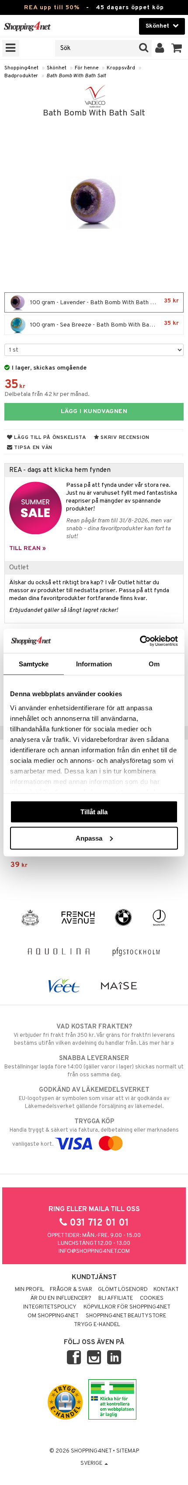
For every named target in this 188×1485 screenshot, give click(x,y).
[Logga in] (160, 48)
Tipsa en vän (32, 447)
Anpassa (89, 837)
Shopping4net (21, 68)
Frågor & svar (71, 1289)
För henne (86, 68)
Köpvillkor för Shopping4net (127, 1307)
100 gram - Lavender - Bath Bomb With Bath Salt (104, 301)
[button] (177, 48)
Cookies (152, 1298)
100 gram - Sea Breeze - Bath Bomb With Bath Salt (104, 324)
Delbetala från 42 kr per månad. (47, 394)
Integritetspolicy (50, 1307)
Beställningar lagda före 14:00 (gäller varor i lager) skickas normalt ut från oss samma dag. (94, 1066)
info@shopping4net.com (94, 1251)
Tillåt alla (94, 812)
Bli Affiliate (115, 1298)
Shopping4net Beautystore (126, 1316)
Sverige (92, 1463)
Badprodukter (21, 75)
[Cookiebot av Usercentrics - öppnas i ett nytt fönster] (139, 641)
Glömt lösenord (123, 1289)
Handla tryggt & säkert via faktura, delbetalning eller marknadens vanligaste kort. (94, 1133)
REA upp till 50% (52, 7)
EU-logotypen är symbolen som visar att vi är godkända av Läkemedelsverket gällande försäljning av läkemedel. (94, 1098)
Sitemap (127, 1451)
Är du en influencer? (60, 1298)
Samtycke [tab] (34, 664)
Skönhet (56, 68)
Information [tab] (94, 664)
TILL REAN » (27, 548)
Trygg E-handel (97, 1324)
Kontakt (166, 1289)
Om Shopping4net (53, 1316)
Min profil (29, 1289)
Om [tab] (154, 664)
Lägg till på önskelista (50, 437)
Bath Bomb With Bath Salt (76, 75)
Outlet (19, 567)
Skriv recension (124, 437)
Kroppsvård (121, 68)
